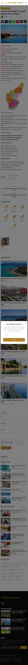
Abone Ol (14, 340)
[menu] (2, 2)
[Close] (25, 322)
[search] (26, 2)
